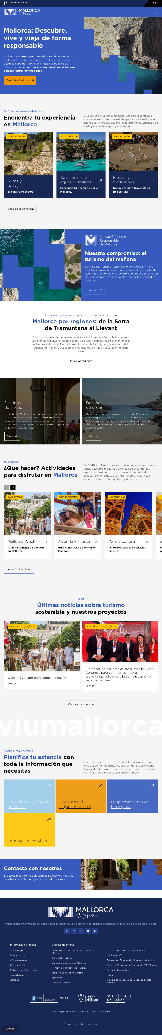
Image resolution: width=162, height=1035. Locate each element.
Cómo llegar (16, 950)
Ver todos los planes (19, 569)
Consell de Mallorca (62, 958)
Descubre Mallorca (17, 80)
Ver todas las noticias (81, 704)
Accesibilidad (17, 975)
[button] (13, 487)
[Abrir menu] (156, 12)
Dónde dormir (17, 955)
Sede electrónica (101, 1011)
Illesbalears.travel (61, 982)
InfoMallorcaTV (115, 955)
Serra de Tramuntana (118, 970)
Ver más (93, 290)
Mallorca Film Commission (24, 970)
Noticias (14, 980)
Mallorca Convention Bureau (67, 972)
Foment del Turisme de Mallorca (69, 968)
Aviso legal (58, 1011)
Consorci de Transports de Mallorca (126, 950)
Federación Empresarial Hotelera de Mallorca (131, 960)
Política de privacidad (77, 1011)
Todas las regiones (81, 361)
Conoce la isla (17, 965)
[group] (27, 525)
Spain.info (57, 977)
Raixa (110, 975)
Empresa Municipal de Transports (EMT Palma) (132, 965)
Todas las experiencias (20, 209)
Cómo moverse (18, 960)
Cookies (10, 1029)
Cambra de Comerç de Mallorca (69, 963)
